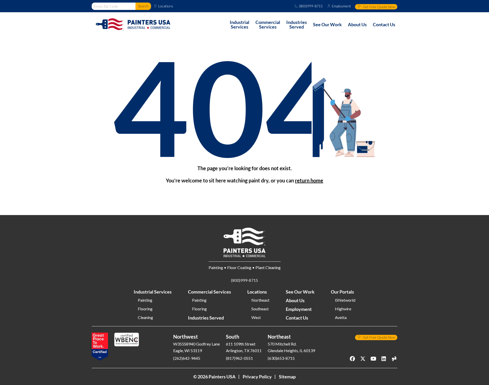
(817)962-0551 (239, 358)
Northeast (260, 300)
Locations (165, 6)
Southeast (260, 309)
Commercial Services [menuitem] (267, 24)
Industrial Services (153, 291)
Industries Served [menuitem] (296, 24)
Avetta (341, 317)
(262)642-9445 (186, 358)
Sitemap (287, 376)
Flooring (145, 309)
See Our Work (300, 291)
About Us (295, 300)
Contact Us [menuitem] (384, 24)
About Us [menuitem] (357, 24)
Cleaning (145, 317)
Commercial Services (209, 291)
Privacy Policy (257, 376)
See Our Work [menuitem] (327, 24)
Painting (145, 300)
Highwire (343, 309)
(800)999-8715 (311, 6)
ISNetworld (345, 300)
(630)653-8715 (281, 358)
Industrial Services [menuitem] (239, 24)
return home (309, 180)
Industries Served (206, 317)
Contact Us (297, 317)
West (256, 317)
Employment (341, 6)
